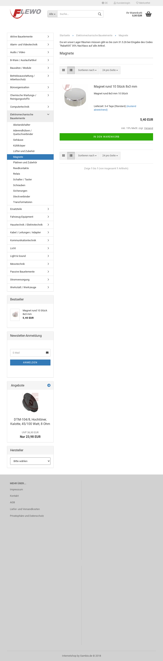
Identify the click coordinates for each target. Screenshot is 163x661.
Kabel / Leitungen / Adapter (25, 232)
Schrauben (19, 185)
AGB (12, 502)
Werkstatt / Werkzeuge (23, 287)
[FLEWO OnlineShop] (25, 14)
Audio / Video (17, 52)
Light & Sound (18, 255)
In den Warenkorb (106, 136)
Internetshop (69, 655)
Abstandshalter (21, 124)
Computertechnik (19, 106)
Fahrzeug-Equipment (21, 216)
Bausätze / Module (20, 67)
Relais (16, 173)
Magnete (18, 156)
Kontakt (14, 495)
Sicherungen (20, 190)
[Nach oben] (152, 655)
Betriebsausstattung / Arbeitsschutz (22, 77)
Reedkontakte (21, 168)
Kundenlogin (123, 3)
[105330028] (30, 402)
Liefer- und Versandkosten (25, 509)
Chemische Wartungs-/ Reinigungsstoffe (23, 97)
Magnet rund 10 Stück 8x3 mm (115, 86)
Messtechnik (17, 263)
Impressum (16, 489)
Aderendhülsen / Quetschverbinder (23, 132)
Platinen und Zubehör (25, 162)
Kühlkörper (19, 145)
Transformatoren (22, 202)
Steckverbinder (21, 196)
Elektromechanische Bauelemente (21, 116)
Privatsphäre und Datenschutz (27, 515)
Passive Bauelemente (22, 271)
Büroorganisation (19, 87)
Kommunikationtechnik (23, 240)
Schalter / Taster (22, 179)
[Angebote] (48, 385)
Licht (13, 248)
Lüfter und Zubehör (24, 151)
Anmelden (30, 362)
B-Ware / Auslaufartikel (23, 60)
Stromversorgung (19, 279)
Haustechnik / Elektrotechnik (26, 224)
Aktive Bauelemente (21, 36)
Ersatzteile (16, 209)
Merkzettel (144, 3)
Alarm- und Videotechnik (24, 44)
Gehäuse (18, 139)
